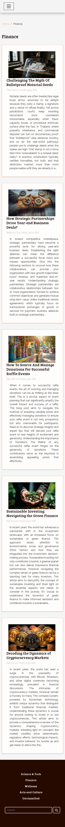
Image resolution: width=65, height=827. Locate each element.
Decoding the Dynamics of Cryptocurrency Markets (28, 655)
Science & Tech (31, 774)
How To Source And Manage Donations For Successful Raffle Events (30, 369)
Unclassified (31, 798)
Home (5, 23)
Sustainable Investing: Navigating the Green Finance (32, 513)
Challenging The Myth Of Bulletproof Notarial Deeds (29, 82)
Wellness (31, 786)
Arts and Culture (31, 792)
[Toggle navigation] (9, 6)
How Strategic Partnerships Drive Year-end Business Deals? (30, 223)
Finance (30, 780)
